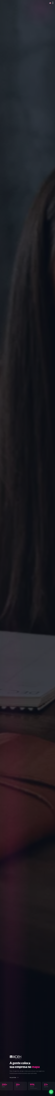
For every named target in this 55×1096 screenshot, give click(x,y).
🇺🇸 (50, 3)
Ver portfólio (13, 1077)
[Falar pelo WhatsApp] (51, 1092)
